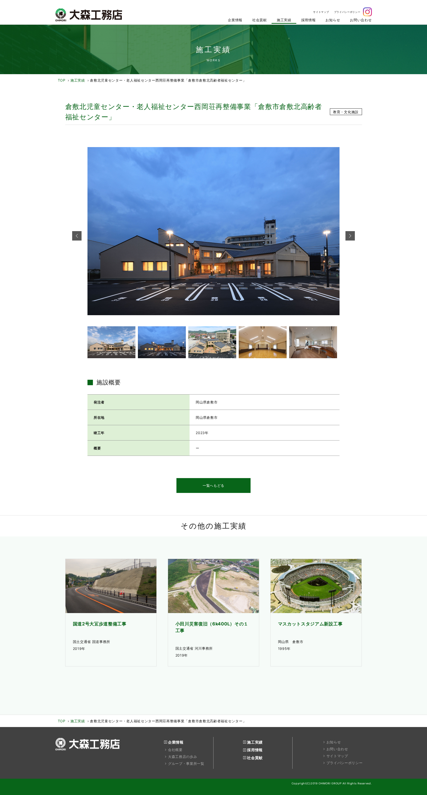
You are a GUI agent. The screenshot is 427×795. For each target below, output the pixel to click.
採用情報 (255, 750)
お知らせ (333, 742)
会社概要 (175, 749)
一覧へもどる (213, 485)
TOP (61, 80)
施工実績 (77, 80)
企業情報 (176, 742)
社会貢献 (255, 758)
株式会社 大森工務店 (88, 14)
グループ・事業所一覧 (186, 763)
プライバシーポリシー (344, 763)
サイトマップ (337, 756)
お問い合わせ (337, 749)
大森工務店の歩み (182, 756)
